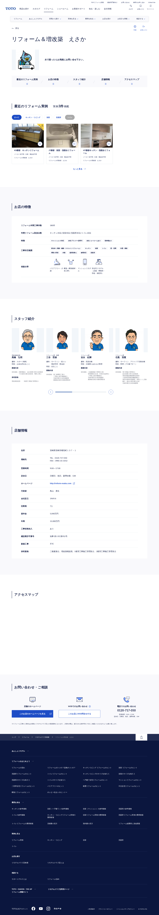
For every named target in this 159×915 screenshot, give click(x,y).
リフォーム (48, 9)
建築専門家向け (112, 2)
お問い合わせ (125, 2)
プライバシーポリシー (105, 909)
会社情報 (108, 9)
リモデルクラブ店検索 (42, 737)
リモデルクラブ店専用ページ (58, 889)
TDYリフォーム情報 (97, 2)
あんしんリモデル (18, 751)
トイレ (69, 117)
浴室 (48, 117)
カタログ (36, 9)
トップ (14, 737)
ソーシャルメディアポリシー (125, 909)
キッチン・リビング (32, 117)
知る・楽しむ (94, 9)
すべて (16, 117)
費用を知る (16, 802)
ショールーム (62, 9)
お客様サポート (78, 9)
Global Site (151, 2)
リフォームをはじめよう (21, 761)
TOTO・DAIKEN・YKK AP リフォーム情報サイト (22, 891)
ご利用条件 (91, 909)
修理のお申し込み (139, 2)
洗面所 (58, 117)
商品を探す (24, 9)
